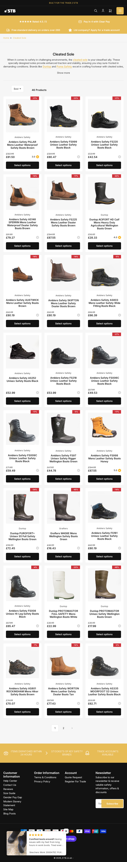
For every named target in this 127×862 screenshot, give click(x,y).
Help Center (10, 780)
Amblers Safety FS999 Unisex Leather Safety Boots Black (63, 144)
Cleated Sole (19, 38)
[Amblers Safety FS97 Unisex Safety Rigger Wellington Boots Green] (63, 429)
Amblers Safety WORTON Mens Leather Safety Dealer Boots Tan (63, 691)
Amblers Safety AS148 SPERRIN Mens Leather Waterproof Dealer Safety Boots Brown (22, 224)
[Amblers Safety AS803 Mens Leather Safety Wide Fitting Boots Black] (104, 273)
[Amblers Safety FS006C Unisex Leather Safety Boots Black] (104, 351)
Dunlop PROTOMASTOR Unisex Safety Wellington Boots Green (104, 613)
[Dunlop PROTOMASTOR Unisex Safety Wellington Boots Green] (104, 584)
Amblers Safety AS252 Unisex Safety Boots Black (22, 379)
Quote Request (73, 777)
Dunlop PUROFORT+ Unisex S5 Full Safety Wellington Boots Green (22, 536)
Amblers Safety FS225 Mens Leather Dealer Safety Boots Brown (63, 222)
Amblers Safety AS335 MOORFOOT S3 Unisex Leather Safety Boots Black (104, 691)
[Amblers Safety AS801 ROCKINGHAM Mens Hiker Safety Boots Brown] (22, 662)
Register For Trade (75, 781)
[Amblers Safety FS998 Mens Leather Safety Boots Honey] (104, 429)
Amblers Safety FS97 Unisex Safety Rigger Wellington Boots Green (63, 458)
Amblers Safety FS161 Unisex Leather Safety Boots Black (104, 535)
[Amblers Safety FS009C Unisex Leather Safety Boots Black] (22, 429)
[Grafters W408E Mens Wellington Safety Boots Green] (63, 507)
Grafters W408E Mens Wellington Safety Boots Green (63, 536)
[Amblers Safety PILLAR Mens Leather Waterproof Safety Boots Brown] (22, 115)
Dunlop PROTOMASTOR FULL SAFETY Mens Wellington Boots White (63, 613)
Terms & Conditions (45, 777)
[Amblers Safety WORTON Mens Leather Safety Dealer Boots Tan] (63, 662)
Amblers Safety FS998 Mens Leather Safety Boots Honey (104, 458)
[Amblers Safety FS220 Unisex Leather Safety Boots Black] (104, 115)
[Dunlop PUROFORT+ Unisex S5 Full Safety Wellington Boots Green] (22, 507)
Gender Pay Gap (12, 797)
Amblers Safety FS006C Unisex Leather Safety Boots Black (104, 380)
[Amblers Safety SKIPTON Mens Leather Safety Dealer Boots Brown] (63, 274)
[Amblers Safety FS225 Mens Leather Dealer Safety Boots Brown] (63, 193)
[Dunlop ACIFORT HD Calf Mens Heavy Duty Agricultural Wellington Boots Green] (104, 193)
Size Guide (9, 793)
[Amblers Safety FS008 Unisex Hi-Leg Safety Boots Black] (22, 584)
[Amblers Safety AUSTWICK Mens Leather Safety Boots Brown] (22, 273)
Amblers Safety (22, 137)
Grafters (63, 528)
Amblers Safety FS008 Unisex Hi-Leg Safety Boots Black (22, 613)
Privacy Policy (42, 781)
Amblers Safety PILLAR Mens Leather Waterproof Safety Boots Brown (22, 144)
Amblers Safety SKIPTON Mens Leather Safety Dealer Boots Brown (63, 303)
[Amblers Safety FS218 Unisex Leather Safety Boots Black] (63, 351)
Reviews (8, 789)
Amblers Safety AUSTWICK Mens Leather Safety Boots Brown (22, 302)
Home (6, 38)
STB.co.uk (67, 858)
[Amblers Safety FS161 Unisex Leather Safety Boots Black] (104, 506)
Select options (22, 165)
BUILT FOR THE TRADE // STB (63, 3)
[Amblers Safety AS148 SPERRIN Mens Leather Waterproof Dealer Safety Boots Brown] (22, 193)
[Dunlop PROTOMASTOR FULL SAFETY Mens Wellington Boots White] (63, 584)
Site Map (8, 809)
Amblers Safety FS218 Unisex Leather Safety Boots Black (63, 380)
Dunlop (104, 214)
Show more (63, 72)
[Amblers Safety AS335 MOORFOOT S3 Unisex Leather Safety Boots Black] (104, 662)
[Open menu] (120, 10)
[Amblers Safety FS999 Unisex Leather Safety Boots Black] (63, 115)
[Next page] (72, 728)
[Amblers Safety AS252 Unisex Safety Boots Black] (22, 351)
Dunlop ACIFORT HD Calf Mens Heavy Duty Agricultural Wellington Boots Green (104, 224)
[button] (66, 831)
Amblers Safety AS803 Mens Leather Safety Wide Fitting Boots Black (104, 302)
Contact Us (9, 784)
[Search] (95, 10)
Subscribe (112, 803)
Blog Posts (9, 813)
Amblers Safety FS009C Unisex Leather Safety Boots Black (22, 458)
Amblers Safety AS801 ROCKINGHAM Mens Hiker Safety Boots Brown (22, 691)
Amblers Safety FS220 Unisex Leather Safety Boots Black (104, 144)
